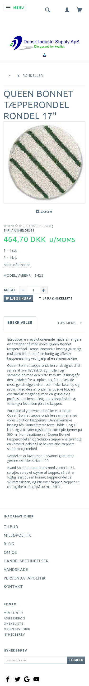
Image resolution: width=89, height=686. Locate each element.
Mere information (17, 264)
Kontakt (13, 587)
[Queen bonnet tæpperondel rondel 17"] (44, 162)
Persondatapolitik (25, 578)
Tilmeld (76, 660)
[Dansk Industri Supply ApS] (44, 35)
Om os (10, 552)
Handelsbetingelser (26, 561)
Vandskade (16, 569)
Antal (10, 290)
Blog (9, 544)
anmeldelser (38, 226)
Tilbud (11, 527)
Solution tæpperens (32, 420)
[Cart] (79, 10)
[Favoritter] (57, 9)
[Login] (67, 10)
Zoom (46, 212)
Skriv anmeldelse (19, 230)
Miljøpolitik (17, 535)
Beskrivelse (20, 322)
